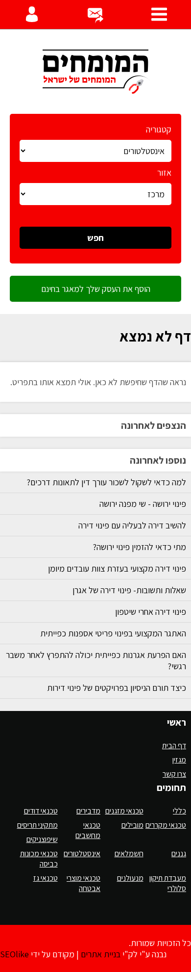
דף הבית (174, 745)
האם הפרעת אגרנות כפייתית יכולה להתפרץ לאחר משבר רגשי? (96, 660)
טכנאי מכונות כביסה (39, 858)
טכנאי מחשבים (87, 830)
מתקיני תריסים (37, 825)
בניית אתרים (100, 954)
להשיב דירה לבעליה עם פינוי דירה (132, 525)
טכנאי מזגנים (124, 811)
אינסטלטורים (82, 853)
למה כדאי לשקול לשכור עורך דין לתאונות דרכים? (106, 482)
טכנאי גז (45, 878)
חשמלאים (129, 853)
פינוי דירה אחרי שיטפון (150, 611)
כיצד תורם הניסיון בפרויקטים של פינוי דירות (116, 687)
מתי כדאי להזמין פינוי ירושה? (139, 546)
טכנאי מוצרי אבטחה (83, 883)
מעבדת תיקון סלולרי (167, 883)
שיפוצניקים (42, 839)
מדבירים (88, 811)
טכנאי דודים (41, 811)
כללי (179, 811)
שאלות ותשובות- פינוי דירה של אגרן (129, 590)
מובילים (132, 825)
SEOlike (14, 954)
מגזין (179, 760)
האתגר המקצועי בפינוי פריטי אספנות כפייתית (113, 633)
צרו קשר (174, 774)
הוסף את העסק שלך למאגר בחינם (95, 288)
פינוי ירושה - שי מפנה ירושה (142, 503)
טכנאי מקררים (165, 825)
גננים (178, 853)
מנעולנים (130, 878)
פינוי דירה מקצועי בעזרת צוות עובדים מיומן (117, 568)
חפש (95, 237)
